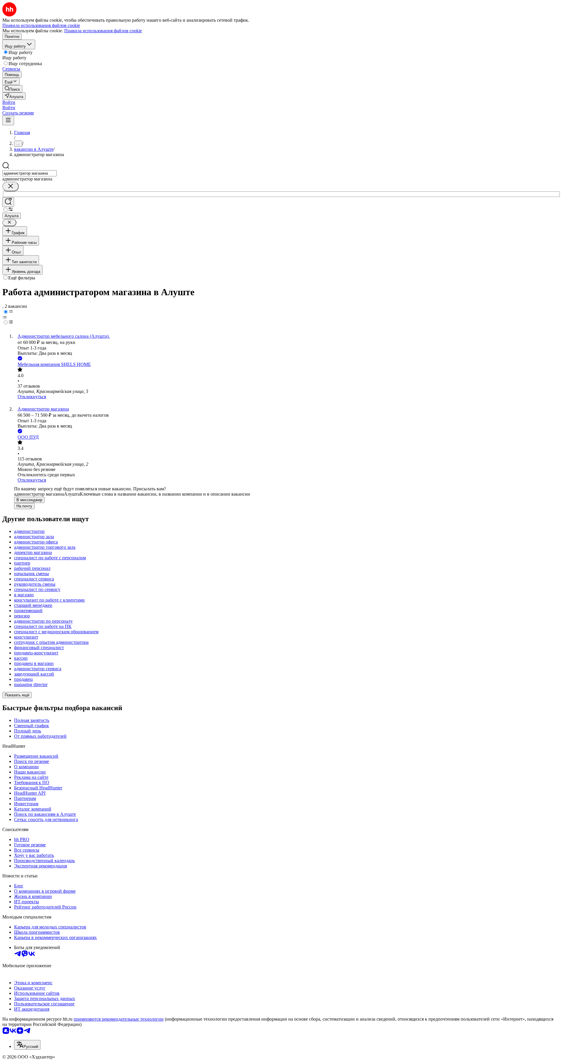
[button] (8, 102)
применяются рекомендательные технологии (119, 1019)
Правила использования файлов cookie (103, 30)
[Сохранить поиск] (8, 202)
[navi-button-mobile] (8, 120)
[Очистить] (10, 186)
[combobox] (29, 173)
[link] (12, 88)
